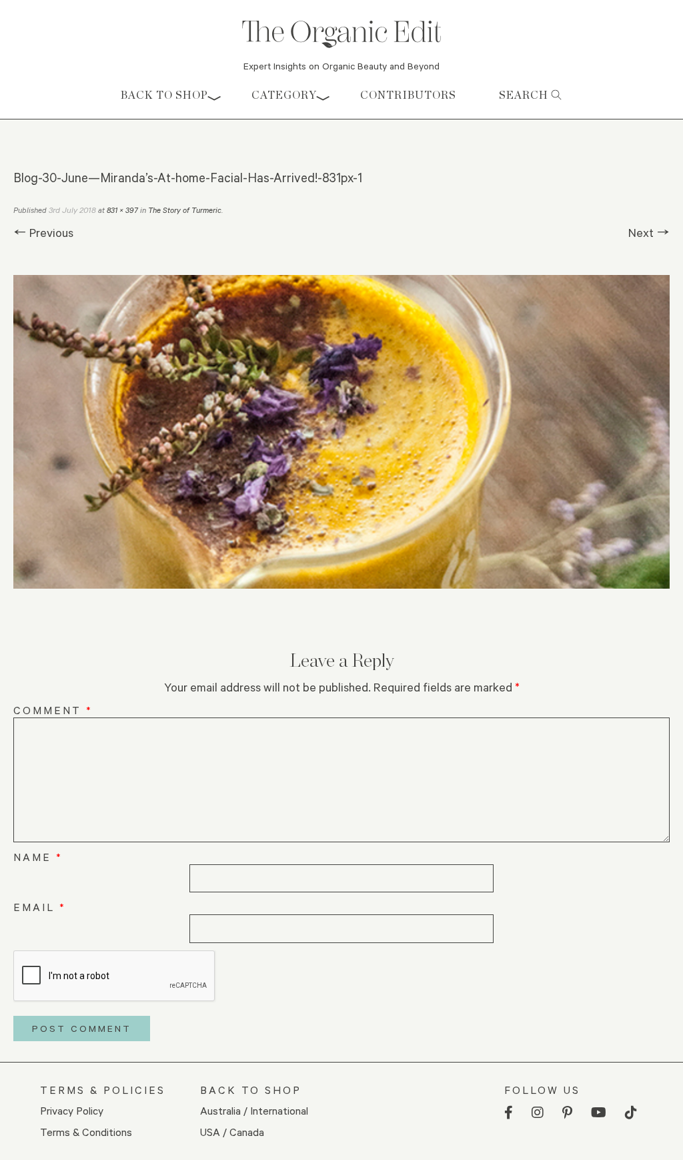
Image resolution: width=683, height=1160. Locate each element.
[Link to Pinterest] (567, 1113)
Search (525, 95)
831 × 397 (122, 210)
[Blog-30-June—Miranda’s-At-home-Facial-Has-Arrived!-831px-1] (341, 432)
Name (38, 857)
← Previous (43, 232)
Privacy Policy (71, 1110)
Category (284, 95)
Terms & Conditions (86, 1132)
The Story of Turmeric (184, 210)
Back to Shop (164, 95)
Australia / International (254, 1110)
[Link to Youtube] (598, 1113)
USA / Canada (232, 1132)
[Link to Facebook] (508, 1113)
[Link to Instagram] (538, 1113)
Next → (649, 232)
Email (39, 907)
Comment (53, 710)
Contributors (408, 95)
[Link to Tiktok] (631, 1113)
